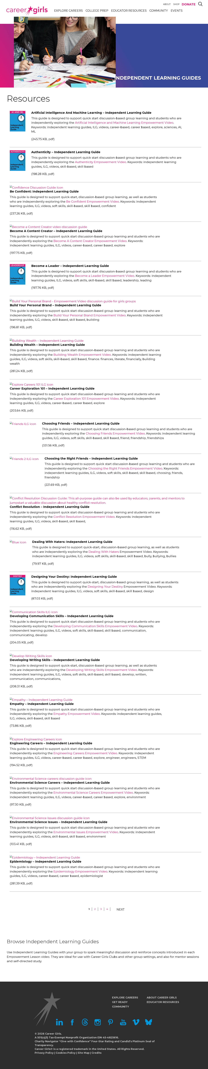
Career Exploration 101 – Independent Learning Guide (52, 388)
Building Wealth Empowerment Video (82, 354)
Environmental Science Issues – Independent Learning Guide (58, 822)
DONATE (188, 4)
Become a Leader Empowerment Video (104, 276)
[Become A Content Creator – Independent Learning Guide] (48, 227)
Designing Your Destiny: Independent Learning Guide (74, 576)
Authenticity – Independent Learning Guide (65, 152)
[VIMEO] (135, 1024)
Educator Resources (129, 10)
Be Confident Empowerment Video (92, 201)
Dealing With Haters (104, 551)
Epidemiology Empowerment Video (80, 871)
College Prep (97, 10)
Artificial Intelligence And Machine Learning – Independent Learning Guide (91, 112)
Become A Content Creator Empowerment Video (90, 241)
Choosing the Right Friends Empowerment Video (125, 468)
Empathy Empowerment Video (76, 714)
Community (158, 10)
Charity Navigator (46, 1041)
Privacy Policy (44, 1052)
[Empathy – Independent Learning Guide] (41, 700)
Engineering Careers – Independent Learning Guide (51, 743)
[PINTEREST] (110, 1024)
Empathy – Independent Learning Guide (42, 704)
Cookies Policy (66, 1052)
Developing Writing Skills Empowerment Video (101, 670)
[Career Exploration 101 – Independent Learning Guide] (31, 384)
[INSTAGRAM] (97, 1024)
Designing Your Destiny (105, 586)
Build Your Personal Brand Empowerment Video (89, 315)
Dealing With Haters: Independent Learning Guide (72, 542)
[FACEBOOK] (72, 1024)
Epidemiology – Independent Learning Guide (45, 861)
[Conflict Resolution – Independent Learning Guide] (102, 502)
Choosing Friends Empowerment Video (115, 433)
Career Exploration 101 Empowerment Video (86, 398)
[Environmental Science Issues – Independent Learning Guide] (50, 818)
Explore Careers (68, 10)
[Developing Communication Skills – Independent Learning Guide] (34, 612)
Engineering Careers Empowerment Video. (85, 753)
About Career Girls (162, 997)
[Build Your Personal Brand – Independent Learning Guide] (73, 301)
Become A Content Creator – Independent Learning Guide (56, 231)
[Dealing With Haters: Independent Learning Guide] (18, 542)
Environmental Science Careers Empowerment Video (93, 792)
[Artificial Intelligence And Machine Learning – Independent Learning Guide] (17, 130)
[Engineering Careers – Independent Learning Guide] (36, 739)
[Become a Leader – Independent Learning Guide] (17, 283)
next (121, 909)
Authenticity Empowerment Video (100, 162)
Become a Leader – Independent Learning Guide (70, 266)
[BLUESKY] (148, 1024)
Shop (176, 4)
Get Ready (119, 1002)
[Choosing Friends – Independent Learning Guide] (23, 424)
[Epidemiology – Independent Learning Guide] (45, 857)
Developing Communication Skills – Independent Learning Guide (61, 616)
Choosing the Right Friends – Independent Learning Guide (91, 458)
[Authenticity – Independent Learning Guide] (17, 170)
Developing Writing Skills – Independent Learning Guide (55, 660)
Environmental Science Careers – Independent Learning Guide (60, 782)
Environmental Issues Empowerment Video (85, 832)
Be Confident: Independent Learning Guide (44, 191)
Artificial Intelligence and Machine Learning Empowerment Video (124, 122)
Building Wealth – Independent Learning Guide (47, 345)
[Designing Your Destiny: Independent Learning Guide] (17, 594)
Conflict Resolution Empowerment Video (84, 516)
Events (177, 10)
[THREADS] (84, 1024)
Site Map (83, 1052)
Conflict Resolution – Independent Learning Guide (49, 507)
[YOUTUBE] (123, 1024)
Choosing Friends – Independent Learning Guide (81, 423)
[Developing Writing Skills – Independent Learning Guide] (31, 656)
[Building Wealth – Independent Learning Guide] (46, 340)
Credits (96, 1052)
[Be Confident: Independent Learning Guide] (36, 187)
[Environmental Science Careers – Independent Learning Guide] (51, 778)
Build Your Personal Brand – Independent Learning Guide (55, 305)
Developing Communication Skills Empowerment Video (95, 626)
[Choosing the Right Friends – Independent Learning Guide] (24, 459)
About (167, 4)
